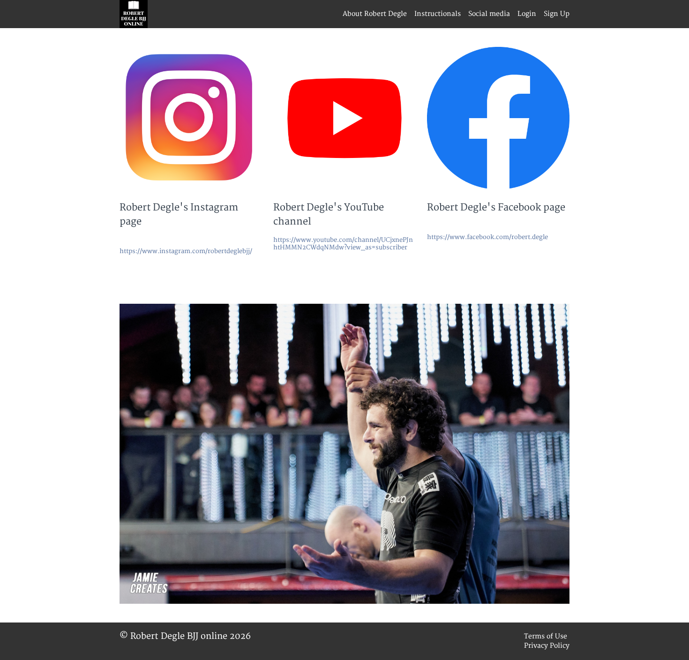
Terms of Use (545, 636)
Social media (489, 14)
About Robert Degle (375, 14)
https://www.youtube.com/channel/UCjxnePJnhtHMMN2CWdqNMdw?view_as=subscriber (343, 243)
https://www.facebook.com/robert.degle (487, 237)
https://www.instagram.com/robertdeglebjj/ (186, 251)
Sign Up (556, 14)
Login (526, 14)
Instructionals (437, 14)
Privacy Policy (546, 646)
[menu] (452, 14)
